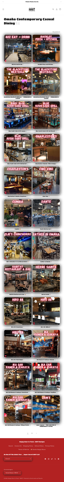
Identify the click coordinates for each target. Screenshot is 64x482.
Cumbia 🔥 (18, 229)
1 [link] (27, 433)
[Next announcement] (61, 1)
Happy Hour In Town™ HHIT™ (16, 478)
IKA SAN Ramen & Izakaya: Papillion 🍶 (46, 392)
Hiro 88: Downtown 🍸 (17, 327)
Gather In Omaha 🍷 (46, 261)
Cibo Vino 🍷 (46, 196)
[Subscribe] (30, 459)
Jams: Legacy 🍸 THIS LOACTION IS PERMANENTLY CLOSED (46, 425)
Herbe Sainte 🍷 (46, 294)
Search (11, 446)
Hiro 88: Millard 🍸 (46, 327)
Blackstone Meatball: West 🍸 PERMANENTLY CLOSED (46, 97)
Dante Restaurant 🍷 (46, 229)
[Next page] (36, 433)
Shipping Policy (28, 446)
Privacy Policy (49, 446)
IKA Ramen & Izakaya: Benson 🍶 (46, 359)
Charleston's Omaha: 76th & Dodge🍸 (46, 163)
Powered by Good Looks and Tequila (33, 478)
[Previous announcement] (3, 1)
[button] (3, 9)
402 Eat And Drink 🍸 (18, 64)
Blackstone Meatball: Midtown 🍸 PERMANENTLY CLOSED (18, 97)
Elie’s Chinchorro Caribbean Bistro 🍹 (18, 261)
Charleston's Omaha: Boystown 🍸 (18, 196)
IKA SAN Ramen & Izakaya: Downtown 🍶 (18, 392)
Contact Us (18, 446)
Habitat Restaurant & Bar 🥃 (17, 294)
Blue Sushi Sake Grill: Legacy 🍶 (18, 131)
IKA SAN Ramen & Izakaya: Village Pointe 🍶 (18, 425)
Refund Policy (39, 446)
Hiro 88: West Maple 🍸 (17, 359)
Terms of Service (23, 449)
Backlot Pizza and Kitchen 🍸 (46, 64)
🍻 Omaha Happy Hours (38, 449)
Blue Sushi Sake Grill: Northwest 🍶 (46, 131)
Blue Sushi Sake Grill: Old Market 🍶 (17, 163)
